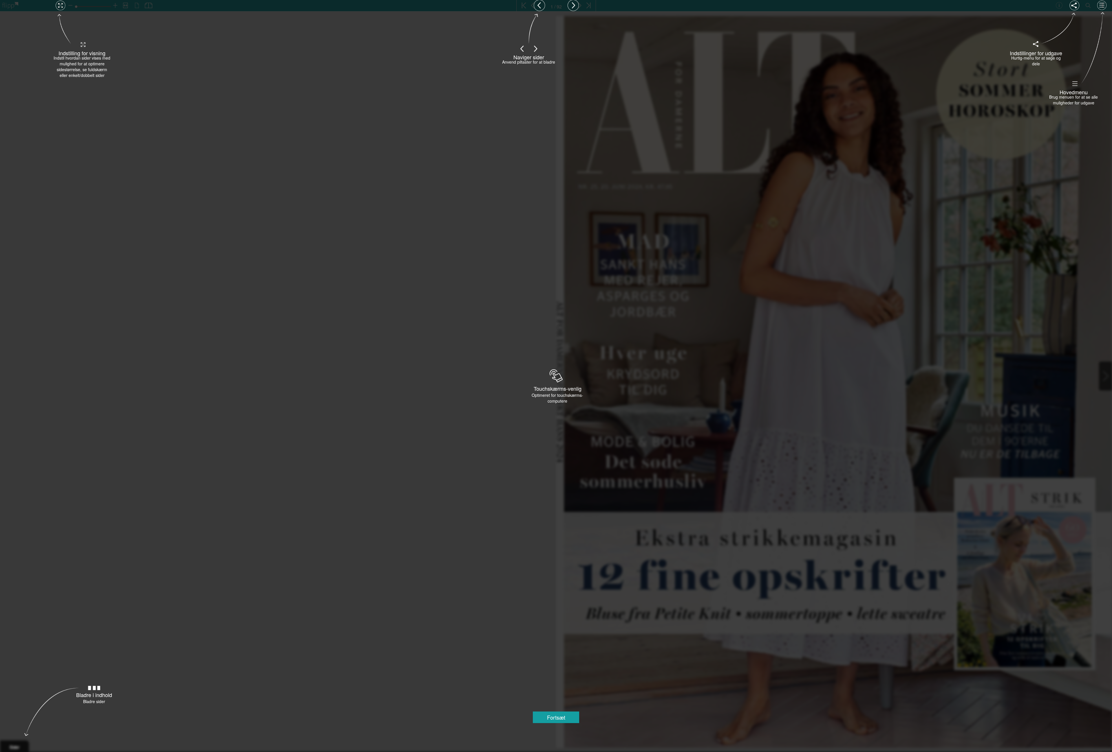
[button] (556, 717)
